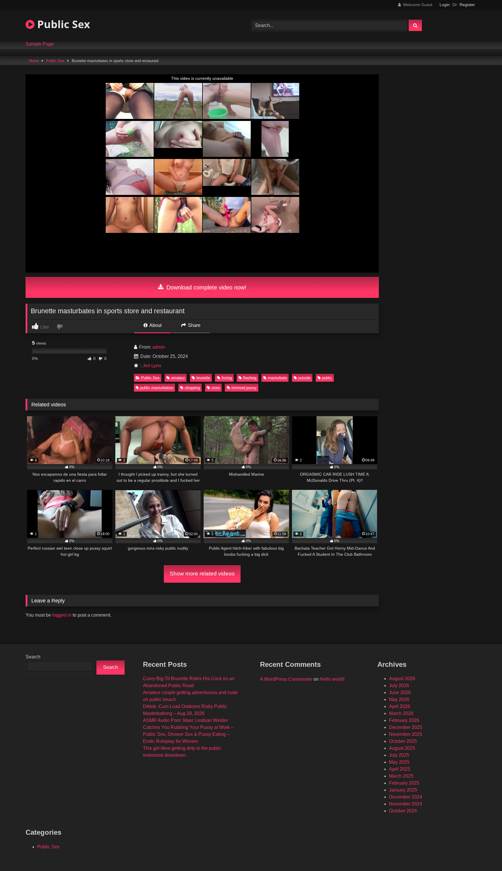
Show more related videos (202, 574)
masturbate (277, 378)
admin (158, 347)
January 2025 (403, 789)
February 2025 (404, 783)
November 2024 (405, 803)
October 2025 (403, 741)
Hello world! (332, 679)
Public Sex (62, 24)
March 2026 (401, 713)
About (155, 325)
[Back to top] (484, 853)
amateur (178, 378)
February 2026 (404, 720)
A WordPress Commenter (286, 679)
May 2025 (399, 762)
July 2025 (399, 755)
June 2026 (400, 692)
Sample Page (40, 44)
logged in (61, 615)
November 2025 (405, 734)
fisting (227, 378)
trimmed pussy (244, 387)
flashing (249, 378)
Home (34, 61)
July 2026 (399, 685)
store (215, 387)
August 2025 (402, 748)
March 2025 (401, 776)
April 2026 (399, 706)
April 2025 (399, 769)
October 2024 (403, 810)
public (327, 378)
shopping (192, 387)
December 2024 (405, 796)
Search (33, 656)
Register (467, 4)
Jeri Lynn (152, 365)
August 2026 (402, 678)
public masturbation (156, 387)
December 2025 (405, 727)
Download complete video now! (205, 287)
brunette (203, 378)
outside (304, 378)
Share (193, 325)
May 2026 (399, 699)
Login (445, 4)
